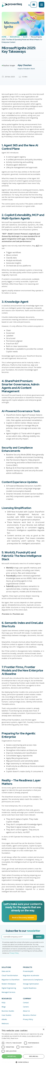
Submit (38, 937)
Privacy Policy (14, 953)
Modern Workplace (9, 984)
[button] (23, 1062)
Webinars (5, 1023)
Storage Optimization (31, 984)
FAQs (3, 1003)
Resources (15, 37)
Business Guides (8, 1011)
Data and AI (6, 971)
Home (4, 37)
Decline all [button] (33, 1056)
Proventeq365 (28, 971)
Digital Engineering (9, 988)
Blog (25, 37)
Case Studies (6, 1015)
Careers (26, 1007)
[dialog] (23, 1046)
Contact (26, 1003)
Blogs (4, 1007)
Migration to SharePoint (10, 980)
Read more (14, 1038)
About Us (26, 1011)
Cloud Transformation (10, 975)
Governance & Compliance (33, 980)
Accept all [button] (12, 1056)
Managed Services (8, 992)
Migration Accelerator (31, 975)
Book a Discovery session (23, 917)
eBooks (4, 1019)
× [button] (43, 1029)
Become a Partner (29, 1015)
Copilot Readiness (29, 988)
